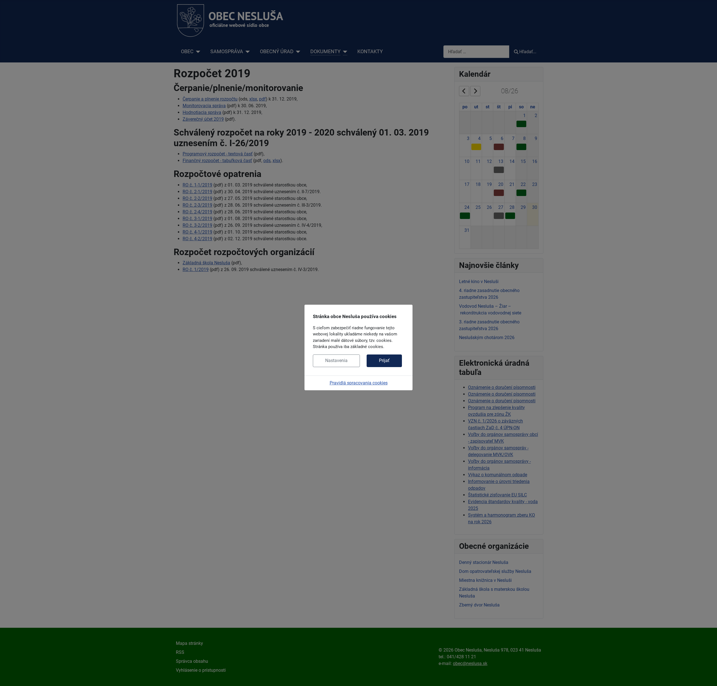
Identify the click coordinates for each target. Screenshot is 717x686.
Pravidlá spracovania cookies (359, 383)
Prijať (384, 360)
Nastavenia (336, 360)
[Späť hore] (707, 676)
